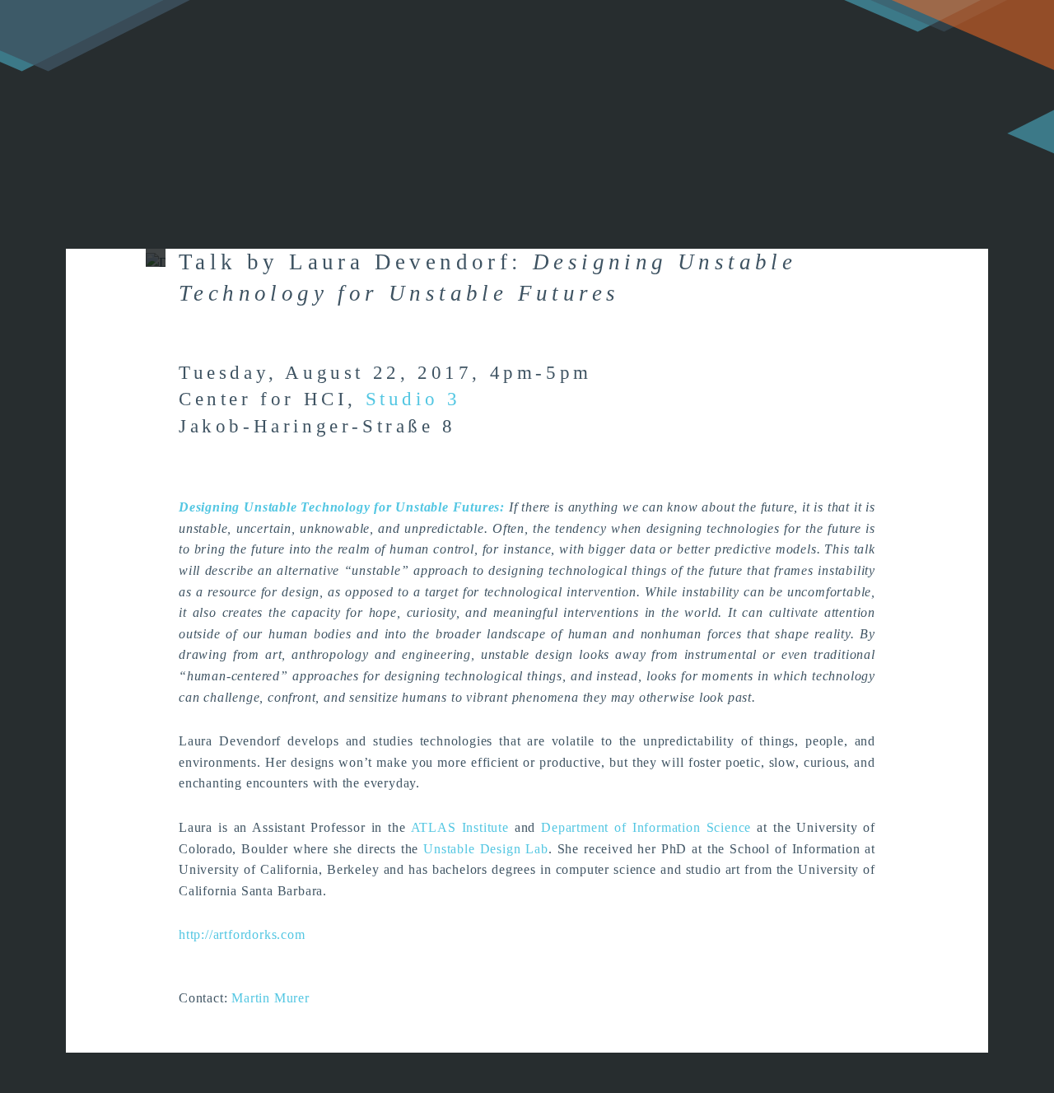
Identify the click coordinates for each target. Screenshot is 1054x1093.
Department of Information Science (646, 827)
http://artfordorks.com (242, 934)
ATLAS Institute (460, 827)
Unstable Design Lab (485, 849)
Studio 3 (413, 399)
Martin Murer (270, 998)
